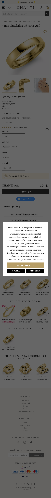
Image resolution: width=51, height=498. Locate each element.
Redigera (35, 271)
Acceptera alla (25, 265)
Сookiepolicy (35, 253)
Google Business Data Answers (30, 259)
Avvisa (16, 271)
